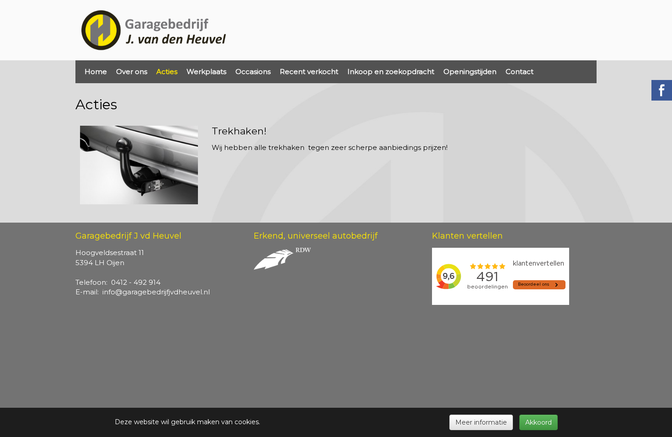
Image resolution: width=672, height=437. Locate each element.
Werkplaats (206, 71)
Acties (166, 71)
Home (96, 71)
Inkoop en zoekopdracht (390, 71)
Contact (519, 71)
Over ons (131, 71)
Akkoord (538, 422)
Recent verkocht (309, 71)
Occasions (253, 71)
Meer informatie (481, 422)
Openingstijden (469, 71)
